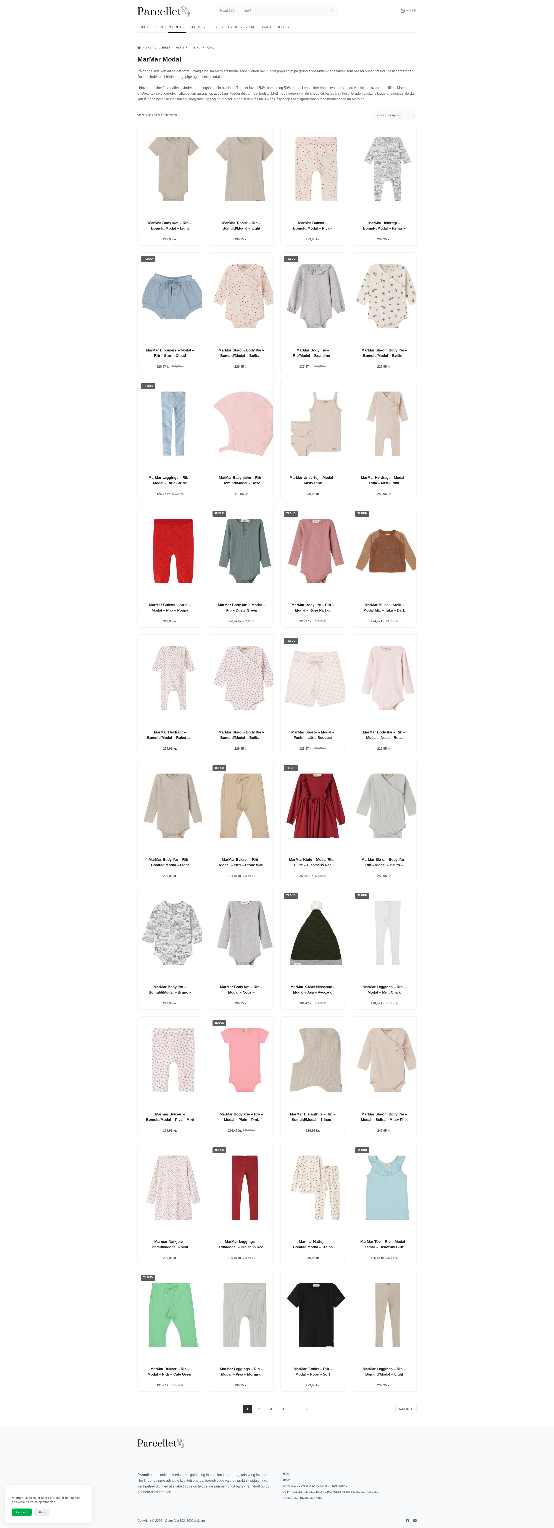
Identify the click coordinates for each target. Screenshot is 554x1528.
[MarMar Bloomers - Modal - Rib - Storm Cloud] (173, 296)
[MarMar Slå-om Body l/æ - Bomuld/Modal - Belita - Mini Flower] (245, 678)
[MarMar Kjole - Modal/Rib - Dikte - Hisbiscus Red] (316, 806)
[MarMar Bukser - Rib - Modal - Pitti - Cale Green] (173, 1315)
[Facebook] (407, 1520)
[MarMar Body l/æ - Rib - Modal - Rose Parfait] (316, 551)
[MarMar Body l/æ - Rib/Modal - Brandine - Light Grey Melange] (316, 296)
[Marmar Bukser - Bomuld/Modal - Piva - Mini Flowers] (173, 1060)
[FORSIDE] (139, 47)
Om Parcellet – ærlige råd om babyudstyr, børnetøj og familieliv (330, 1491)
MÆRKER (175, 27)
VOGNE (250, 27)
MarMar (357, 99)
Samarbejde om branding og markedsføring (315, 1485)
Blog (281, 27)
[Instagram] (415, 1520)
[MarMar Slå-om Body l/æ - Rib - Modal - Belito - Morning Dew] (388, 806)
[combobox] (272, 10)
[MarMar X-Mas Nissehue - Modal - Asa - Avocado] (316, 933)
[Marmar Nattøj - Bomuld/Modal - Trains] (316, 1188)
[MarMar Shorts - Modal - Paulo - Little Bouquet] (316, 678)
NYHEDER (144, 27)
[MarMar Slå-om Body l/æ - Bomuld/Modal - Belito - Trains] (388, 296)
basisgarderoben (306, 99)
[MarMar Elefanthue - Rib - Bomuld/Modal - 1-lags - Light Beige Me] (316, 1060)
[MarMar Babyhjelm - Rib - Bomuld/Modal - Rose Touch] (245, 424)
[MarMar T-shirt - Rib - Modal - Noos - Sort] (316, 1315)
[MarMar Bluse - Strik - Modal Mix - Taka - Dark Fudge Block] (388, 551)
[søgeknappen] (332, 11)
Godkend (21, 1512)
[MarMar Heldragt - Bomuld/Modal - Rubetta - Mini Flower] (173, 678)
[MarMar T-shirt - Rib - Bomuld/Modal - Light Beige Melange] (245, 169)
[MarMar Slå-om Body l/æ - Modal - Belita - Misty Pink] (388, 1060)
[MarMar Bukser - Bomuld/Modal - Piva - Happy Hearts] (316, 169)
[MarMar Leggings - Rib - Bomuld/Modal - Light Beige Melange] (388, 1315)
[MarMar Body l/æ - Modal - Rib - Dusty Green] (245, 551)
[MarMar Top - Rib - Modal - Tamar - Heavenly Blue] (388, 1188)
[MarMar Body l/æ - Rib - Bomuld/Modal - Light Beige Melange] (173, 806)
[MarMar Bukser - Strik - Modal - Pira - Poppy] (173, 551)
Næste (404, 1408)
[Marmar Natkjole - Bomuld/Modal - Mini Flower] (173, 1188)
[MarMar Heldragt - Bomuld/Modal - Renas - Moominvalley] (388, 169)
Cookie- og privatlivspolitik (302, 1497)
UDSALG (160, 27)
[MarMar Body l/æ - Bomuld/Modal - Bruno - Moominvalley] (173, 933)
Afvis (41, 1512)
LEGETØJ (232, 27)
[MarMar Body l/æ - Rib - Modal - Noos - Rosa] (388, 678)
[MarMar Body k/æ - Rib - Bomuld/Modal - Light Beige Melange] (173, 169)
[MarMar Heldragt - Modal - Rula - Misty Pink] (388, 424)
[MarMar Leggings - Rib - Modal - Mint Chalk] (388, 933)
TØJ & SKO (194, 27)
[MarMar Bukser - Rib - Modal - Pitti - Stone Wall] (245, 806)
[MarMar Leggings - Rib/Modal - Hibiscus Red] (245, 1188)
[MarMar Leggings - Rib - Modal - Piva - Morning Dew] (245, 1315)
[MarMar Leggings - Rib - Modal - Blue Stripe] (173, 424)
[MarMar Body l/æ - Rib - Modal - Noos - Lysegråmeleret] (245, 933)
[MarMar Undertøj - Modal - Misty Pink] (316, 424)
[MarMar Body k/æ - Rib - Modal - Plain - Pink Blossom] (245, 1060)
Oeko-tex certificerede (158, 93)
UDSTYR (214, 27)
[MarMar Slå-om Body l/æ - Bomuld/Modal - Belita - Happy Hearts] (245, 296)
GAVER (266, 27)
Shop (286, 1479)
